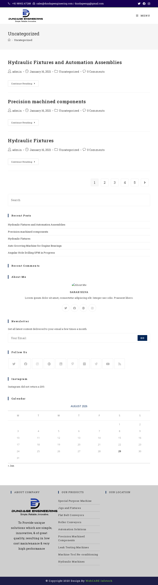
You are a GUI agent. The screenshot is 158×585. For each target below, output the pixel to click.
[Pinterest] (72, 363)
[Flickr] (84, 363)
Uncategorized (69, 71)
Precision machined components (47, 101)
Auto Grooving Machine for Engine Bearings (35, 245)
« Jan (11, 465)
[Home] (9, 40)
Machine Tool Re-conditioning (78, 554)
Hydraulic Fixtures (31, 140)
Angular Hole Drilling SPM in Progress (31, 252)
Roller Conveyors (70, 522)
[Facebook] (74, 308)
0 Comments (96, 71)
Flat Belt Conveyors (71, 515)
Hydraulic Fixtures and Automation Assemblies (65, 62)
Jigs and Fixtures (69, 508)
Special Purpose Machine (75, 501)
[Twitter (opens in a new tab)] (139, 4)
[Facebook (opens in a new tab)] (144, 4)
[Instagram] (92, 308)
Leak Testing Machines (73, 547)
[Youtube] (108, 363)
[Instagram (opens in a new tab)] (148, 4)
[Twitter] (66, 308)
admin (17, 71)
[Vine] (96, 363)
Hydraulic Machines (71, 561)
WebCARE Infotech (99, 581)
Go (142, 338)
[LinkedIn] (60, 363)
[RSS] (119, 363)
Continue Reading (21, 83)
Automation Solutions (72, 529)
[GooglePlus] (83, 308)
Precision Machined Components (71, 538)
